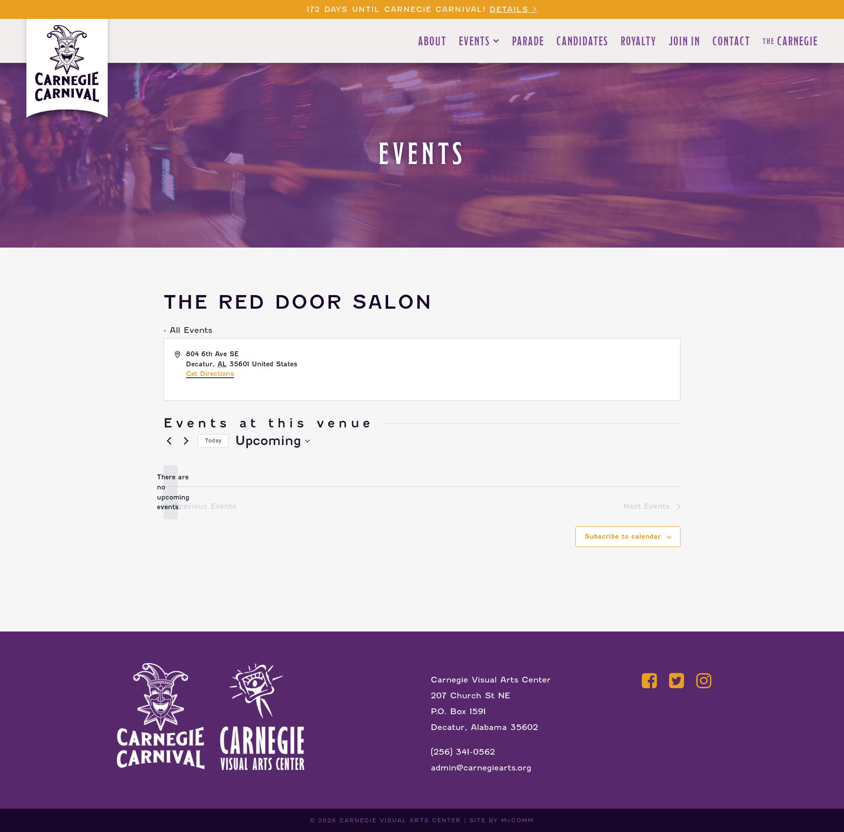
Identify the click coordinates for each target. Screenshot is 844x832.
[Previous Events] (169, 441)
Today (213, 440)
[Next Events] (186, 441)
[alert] (171, 492)
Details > (514, 9)
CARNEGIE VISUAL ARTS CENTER (400, 820)
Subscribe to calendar (623, 536)
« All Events (188, 330)
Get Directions (210, 373)
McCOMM (517, 820)
